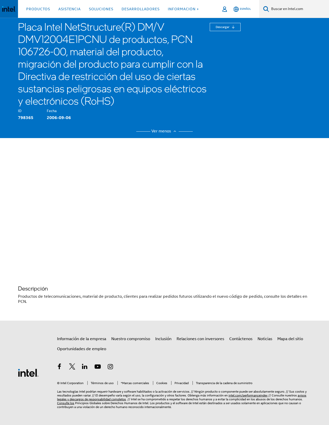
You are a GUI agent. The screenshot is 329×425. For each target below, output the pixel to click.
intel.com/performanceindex (248, 395)
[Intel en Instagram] (110, 367)
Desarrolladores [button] (141, 9)
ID (20, 110)
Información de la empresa (81, 338)
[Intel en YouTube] (97, 367)
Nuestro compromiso (130, 338)
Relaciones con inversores (200, 338)
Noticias (265, 338)
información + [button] (183, 9)
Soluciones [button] (101, 9)
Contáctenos (240, 338)
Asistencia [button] (69, 9)
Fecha (52, 110)
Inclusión (163, 338)
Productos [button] (38, 9)
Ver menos (161, 131)
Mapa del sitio (290, 338)
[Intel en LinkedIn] (84, 367)
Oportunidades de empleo (81, 348)
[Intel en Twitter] (72, 367)
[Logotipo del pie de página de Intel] (28, 372)
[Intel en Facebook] (59, 367)
